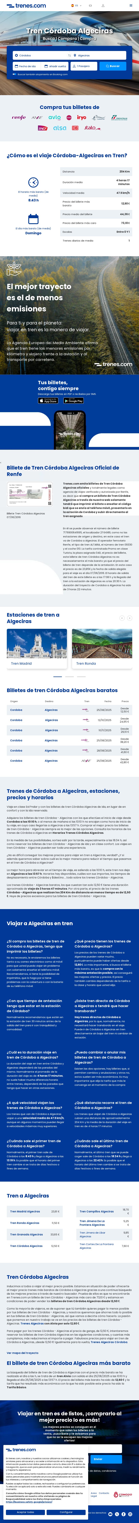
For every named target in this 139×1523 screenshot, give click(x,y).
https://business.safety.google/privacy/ (29, 1501)
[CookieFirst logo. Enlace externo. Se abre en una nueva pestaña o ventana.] (21, 1449)
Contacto (104, 1493)
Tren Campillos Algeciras (97, 1211)
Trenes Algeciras (32, 1323)
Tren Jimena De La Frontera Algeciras (92, 1223)
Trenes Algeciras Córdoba (109, 1342)
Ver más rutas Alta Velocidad (92, 618)
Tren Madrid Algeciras (25, 1211)
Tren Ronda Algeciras (24, 1223)
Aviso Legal (94, 1494)
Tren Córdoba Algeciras (26, 1246)
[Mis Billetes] (91, 5)
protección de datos (88, 1471)
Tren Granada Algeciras (26, 1234)
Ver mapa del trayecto (22, 1353)
